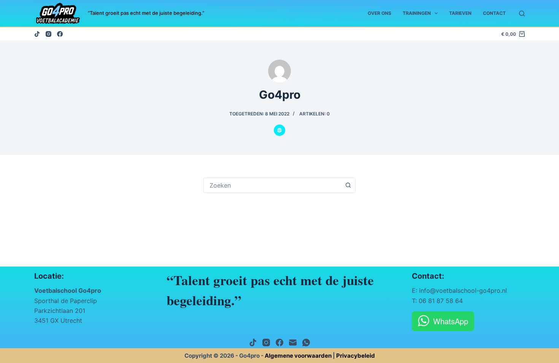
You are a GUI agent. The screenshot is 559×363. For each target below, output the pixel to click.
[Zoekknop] (348, 185)
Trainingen (417, 13)
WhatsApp (450, 321)
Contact (494, 13)
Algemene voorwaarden (298, 355)
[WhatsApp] (306, 342)
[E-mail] (293, 342)
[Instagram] (48, 34)
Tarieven (460, 13)
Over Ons (379, 13)
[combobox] (272, 185)
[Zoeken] (522, 13)
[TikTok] (37, 34)
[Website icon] (279, 130)
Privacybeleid (355, 355)
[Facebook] (60, 34)
